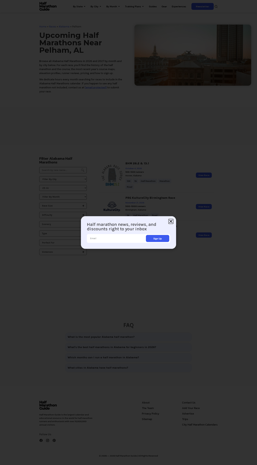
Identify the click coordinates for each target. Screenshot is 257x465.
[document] (128, 232)
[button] (171, 221)
